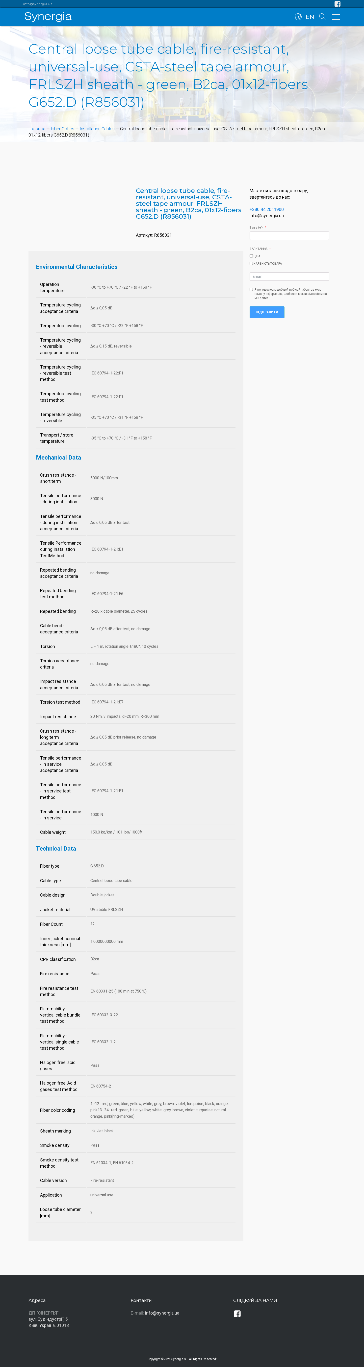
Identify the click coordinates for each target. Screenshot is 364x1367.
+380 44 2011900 (267, 209)
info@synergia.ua (37, 3)
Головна (36, 128)
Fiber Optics (62, 128)
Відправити (267, 312)
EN (310, 16)
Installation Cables (97, 128)
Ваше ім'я (256, 227)
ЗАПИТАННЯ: (259, 249)
